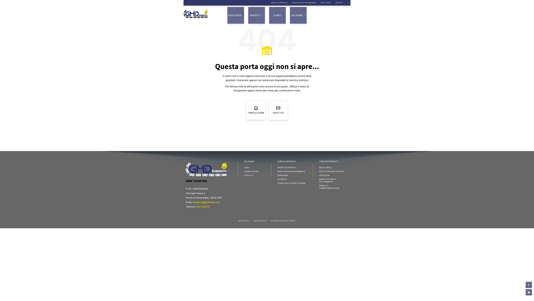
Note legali (243, 221)
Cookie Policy (260, 221)
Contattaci (278, 113)
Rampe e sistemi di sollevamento (327, 180)
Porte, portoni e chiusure (331, 171)
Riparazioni (282, 175)
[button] (348, 3)
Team (246, 168)
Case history (326, 3)
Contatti (339, 3)
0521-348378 (203, 206)
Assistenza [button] (235, 15)
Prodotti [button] (255, 15)
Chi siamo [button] (296, 15)
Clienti (277, 15)
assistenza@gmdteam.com (206, 202)
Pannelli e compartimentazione (329, 187)
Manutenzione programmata (304, 3)
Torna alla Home (256, 113)
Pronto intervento (279, 3)
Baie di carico (325, 168)
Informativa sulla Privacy (283, 221)
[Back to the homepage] (196, 12)
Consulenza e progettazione (291, 183)
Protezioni (324, 175)
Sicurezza (282, 179)
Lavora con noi (251, 171)
